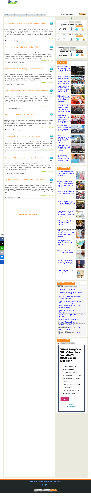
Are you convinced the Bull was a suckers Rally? (22, 47)
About (11, 15)
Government (10, 152)
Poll (58, 343)
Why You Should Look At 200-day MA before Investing (70, 302)
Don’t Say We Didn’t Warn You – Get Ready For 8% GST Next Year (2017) (66, 184)
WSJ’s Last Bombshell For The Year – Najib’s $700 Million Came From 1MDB (66, 213)
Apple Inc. (10, 84)
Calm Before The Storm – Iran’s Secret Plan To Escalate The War (64, 108)
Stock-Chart (37, 15)
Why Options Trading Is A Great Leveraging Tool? (69, 306)
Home (31, 481)
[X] (2, 243)
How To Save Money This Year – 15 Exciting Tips (66, 192)
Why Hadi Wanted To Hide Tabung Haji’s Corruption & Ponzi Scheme (64, 88)
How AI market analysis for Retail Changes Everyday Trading (64, 69)
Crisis (8, 62)
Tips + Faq (60, 286)
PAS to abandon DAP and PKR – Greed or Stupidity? (24, 136)
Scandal (17, 197)
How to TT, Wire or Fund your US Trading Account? (70, 297)
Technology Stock (18, 84)
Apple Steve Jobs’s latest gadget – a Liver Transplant (24, 69)
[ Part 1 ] (79, 327)
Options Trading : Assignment (69, 319)
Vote (64, 399)
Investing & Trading (12, 41)
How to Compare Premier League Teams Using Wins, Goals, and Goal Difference (64, 80)
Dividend (66, 286)
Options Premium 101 (66, 325)
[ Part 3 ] (67, 329)
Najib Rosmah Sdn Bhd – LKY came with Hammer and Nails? (27, 91)
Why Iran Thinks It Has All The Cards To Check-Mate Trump (64, 147)
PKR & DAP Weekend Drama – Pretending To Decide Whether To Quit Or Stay (64, 119)
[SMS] (2, 257)
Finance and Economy (17, 62)
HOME (6, 15)
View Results (71, 404)
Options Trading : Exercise (68, 322)
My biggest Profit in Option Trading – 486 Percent (65, 242)
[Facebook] (2, 239)
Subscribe (65, 22)
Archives (71, 22)
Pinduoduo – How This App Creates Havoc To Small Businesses (64, 98)
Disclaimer (29, 15)
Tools (71, 286)
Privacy (43, 15)
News (75, 286)
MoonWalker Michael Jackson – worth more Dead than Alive (26, 23)
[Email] (2, 252)
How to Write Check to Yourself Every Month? (65, 251)
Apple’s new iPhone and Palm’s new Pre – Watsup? (23, 158)
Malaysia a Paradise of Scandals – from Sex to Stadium (24, 180)
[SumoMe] (2, 262)
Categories (78, 22)
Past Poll (63, 343)
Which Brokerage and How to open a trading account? (70, 293)
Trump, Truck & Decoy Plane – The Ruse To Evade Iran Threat (64, 128)
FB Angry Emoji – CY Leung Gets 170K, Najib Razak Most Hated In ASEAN (66, 233)
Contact (16, 15)
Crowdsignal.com (71, 406)
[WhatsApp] (2, 248)
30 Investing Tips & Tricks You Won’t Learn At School (67, 222)
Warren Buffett (70, 343)
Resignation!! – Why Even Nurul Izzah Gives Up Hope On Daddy (63, 157)
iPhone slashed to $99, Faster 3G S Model (20, 114)
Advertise (22, 15)
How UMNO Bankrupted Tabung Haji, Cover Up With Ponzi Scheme (64, 139)
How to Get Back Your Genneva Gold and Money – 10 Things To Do (67, 203)
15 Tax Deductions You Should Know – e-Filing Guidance (66, 173)
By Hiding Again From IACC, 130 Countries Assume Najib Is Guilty (66, 262)
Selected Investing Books (67, 289)
